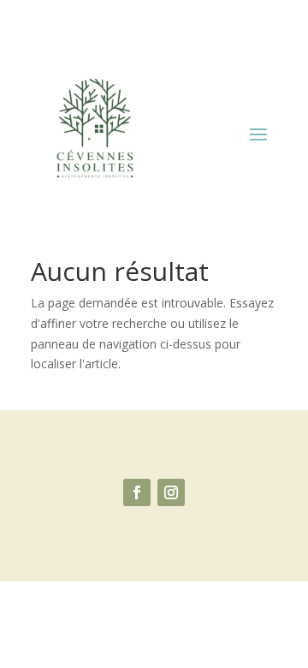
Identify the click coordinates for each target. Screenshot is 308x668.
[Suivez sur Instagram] (171, 492)
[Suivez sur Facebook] (137, 492)
